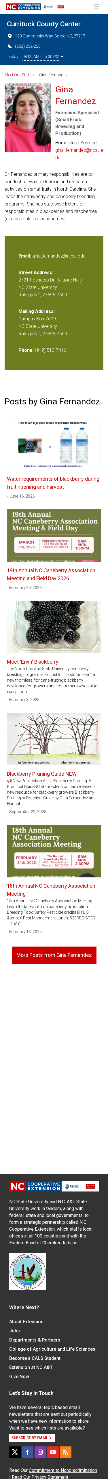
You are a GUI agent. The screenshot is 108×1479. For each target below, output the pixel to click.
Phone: (26, 350)
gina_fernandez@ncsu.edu (79, 153)
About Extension (26, 1321)
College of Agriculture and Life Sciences (52, 1349)
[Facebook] (27, 1452)
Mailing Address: (36, 311)
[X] (15, 1452)
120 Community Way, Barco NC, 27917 (50, 36)
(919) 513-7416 (50, 350)
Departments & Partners (34, 1340)
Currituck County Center (44, 24)
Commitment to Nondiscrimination (63, 1470)
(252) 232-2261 (29, 46)
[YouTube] (53, 1452)
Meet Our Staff (18, 75)
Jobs (14, 1331)
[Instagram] (40, 1452)
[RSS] (65, 1452)
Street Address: (35, 272)
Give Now (19, 1376)
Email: (25, 256)
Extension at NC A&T (31, 1367)
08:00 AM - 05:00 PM (40, 56)
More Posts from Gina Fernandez (54, 955)
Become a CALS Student (34, 1358)
